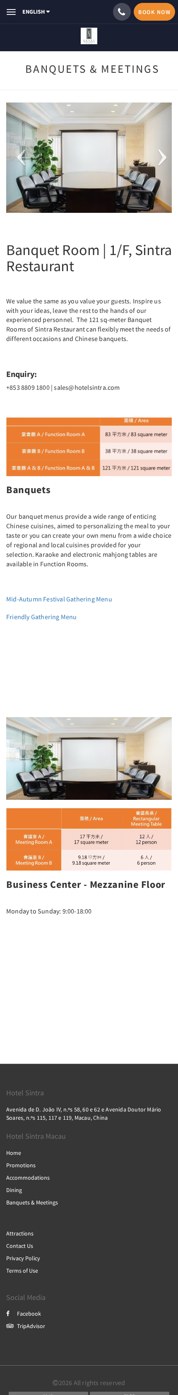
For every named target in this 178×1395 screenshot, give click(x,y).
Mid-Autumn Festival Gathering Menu (59, 599)
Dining (14, 1190)
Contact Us (19, 1246)
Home (13, 1153)
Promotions (21, 1165)
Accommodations (28, 1177)
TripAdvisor (31, 1326)
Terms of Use (22, 1270)
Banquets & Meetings (32, 1202)
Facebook (29, 1313)
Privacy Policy (23, 1258)
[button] (18, 158)
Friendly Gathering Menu (42, 617)
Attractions (20, 1233)
